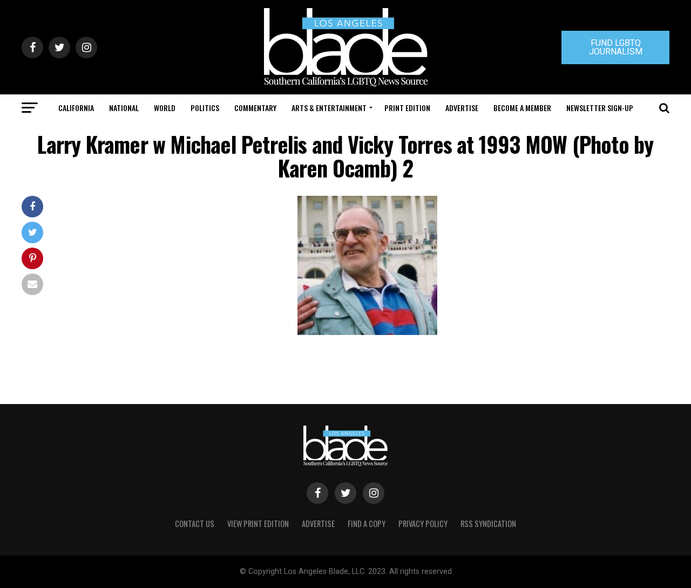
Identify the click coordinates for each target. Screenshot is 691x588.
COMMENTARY (255, 107)
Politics (205, 107)
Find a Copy (366, 523)
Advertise (461, 107)
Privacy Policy (423, 523)
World (164, 107)
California (76, 107)
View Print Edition (258, 523)
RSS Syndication (488, 523)
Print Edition (407, 107)
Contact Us (194, 523)
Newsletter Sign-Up (599, 107)
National (124, 107)
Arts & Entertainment (329, 107)
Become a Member (522, 107)
